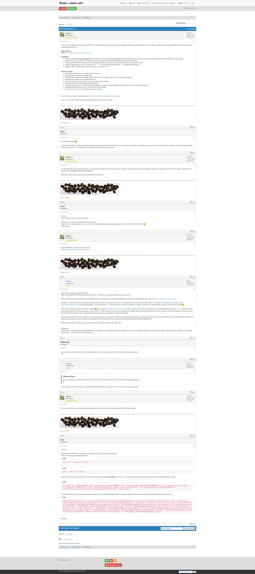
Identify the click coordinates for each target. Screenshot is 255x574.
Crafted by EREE (72, 571)
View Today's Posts (160, 3)
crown (68, 281)
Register (72, 9)
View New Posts (144, 3)
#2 (194, 137)
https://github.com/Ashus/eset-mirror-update (106, 96)
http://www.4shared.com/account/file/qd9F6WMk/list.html (123, 309)
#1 (194, 41)
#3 (194, 165)
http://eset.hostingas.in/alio (69, 305)
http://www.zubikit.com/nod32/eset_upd (164, 299)
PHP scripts (86, 18)
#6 (194, 289)
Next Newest (74, 528)
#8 (194, 371)
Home (133, 3)
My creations (76, 18)
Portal (124, 3)
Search (173, 3)
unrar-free (88, 53)
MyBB (66, 571)
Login (63, 9)
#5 (194, 244)
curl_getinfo (126, 477)
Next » (71, 24)
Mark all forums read (114, 565)
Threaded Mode (191, 29)
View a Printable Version (67, 539)
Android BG (82, 571)
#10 (194, 445)
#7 (194, 348)
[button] (193, 3)
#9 (194, 404)
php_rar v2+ (79, 53)
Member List (184, 3)
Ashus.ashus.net (65, 18)
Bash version (65, 100)
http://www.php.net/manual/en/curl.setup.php (75, 250)
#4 (194, 212)
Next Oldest (65, 528)
